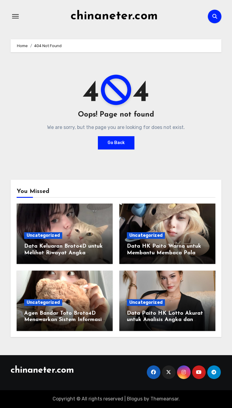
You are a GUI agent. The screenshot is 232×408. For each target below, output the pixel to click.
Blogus (135, 399)
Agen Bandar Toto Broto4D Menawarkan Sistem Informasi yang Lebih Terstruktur (63, 320)
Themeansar (164, 399)
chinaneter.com (114, 16)
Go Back (116, 142)
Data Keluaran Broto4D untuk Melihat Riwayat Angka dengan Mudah (63, 253)
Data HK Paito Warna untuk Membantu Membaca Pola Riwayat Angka (164, 253)
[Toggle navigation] (15, 16)
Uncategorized (43, 235)
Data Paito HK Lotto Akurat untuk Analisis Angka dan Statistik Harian (165, 320)
